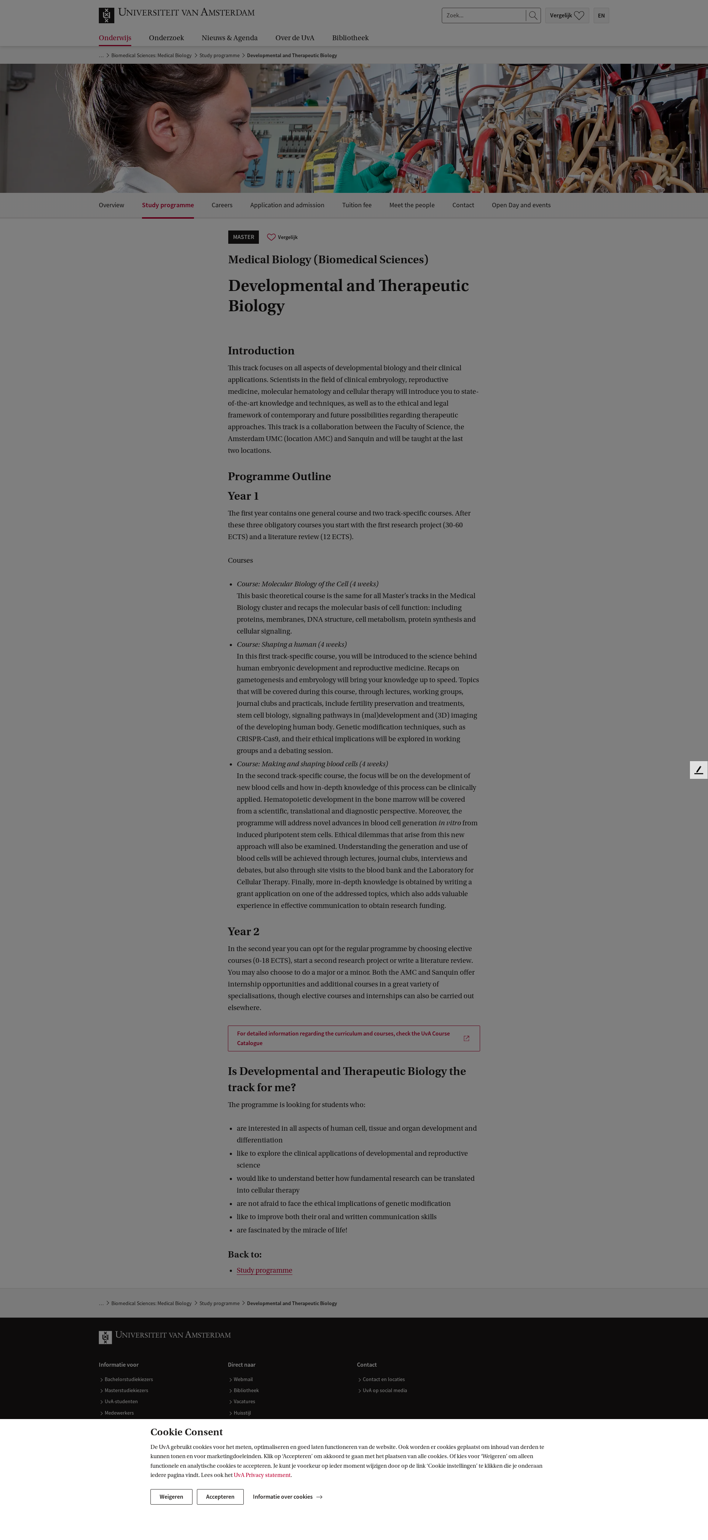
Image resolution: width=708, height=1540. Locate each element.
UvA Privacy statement (262, 1475)
